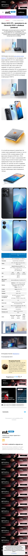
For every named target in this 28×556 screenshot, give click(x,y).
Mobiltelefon (16, 353)
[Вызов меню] (3, 12)
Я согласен (14, 553)
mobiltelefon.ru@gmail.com (15, 444)
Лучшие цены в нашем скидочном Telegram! (14, 17)
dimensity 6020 (20, 405)
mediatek (13, 405)
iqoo (4, 405)
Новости (7, 20)
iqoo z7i (8, 405)
